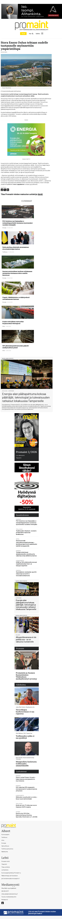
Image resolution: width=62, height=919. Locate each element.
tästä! (40, 194)
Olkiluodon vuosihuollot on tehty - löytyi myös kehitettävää (26, 798)
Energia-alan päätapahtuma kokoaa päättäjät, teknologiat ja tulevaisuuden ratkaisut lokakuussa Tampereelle (26, 397)
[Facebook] (2, 903)
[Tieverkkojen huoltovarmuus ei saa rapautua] (27, 696)
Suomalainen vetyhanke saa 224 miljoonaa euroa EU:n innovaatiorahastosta (26, 573)
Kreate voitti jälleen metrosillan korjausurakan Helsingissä (13, 322)
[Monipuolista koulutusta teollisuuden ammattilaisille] (27, 748)
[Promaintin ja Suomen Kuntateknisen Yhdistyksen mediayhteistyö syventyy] (27, 660)
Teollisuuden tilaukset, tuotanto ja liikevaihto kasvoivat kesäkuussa (26, 532)
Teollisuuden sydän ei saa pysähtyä (25, 737)
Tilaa (23, 33)
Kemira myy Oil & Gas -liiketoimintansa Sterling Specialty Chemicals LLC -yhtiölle (26, 815)
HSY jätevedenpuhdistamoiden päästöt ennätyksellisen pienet (15, 347)
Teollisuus (19, 529)
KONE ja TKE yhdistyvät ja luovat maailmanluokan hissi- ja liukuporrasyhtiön (26, 563)
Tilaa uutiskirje (5, 867)
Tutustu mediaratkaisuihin (8, 896)
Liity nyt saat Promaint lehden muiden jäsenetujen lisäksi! (42, 912)
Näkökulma (4, 851)
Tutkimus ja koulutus (7, 848)
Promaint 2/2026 (26, 452)
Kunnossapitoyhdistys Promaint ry (11, 873)
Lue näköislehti (20, 455)
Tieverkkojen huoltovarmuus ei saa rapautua (25, 712)
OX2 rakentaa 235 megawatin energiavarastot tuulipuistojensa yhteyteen (26, 789)
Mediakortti (4, 899)
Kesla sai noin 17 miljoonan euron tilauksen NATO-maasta (26, 806)
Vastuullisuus (5, 846)
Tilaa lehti (18, 458)
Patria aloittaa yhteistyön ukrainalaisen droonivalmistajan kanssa (15, 248)
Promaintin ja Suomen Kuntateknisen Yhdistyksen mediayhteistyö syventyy (26, 676)
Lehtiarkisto (4, 870)
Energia (18, 519)
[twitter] (5, 189)
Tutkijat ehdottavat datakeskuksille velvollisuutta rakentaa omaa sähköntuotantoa (26, 554)
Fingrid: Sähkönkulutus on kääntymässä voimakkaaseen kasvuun (15, 298)
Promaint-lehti (5, 861)
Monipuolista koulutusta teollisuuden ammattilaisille (26, 764)
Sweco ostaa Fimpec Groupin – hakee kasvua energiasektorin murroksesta (26, 779)
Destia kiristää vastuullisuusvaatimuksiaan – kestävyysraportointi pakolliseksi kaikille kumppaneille (26, 543)
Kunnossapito (20, 560)
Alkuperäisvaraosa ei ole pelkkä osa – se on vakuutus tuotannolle (26, 639)
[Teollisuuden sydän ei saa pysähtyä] (27, 724)
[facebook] (2, 189)
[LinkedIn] (8, 189)
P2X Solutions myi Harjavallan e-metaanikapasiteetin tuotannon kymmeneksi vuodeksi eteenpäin (17, 223)
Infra (17, 539)
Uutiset (18, 811)
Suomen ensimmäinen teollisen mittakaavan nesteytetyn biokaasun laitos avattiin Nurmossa (17, 273)
